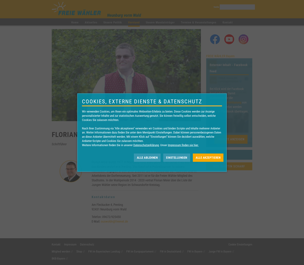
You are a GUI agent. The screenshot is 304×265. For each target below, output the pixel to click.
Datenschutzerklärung (146, 145)
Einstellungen (176, 157)
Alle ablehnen (147, 157)
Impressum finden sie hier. (183, 145)
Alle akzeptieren (208, 157)
